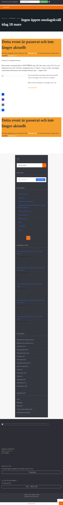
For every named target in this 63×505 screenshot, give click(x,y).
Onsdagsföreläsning (14, 60)
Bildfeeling (19, 402)
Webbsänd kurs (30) (22, 386)
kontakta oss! (12, 55)
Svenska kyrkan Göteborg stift (24, 409)
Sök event (41, 179)
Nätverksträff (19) (21, 359)
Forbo (18, 399)
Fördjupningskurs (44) (22, 349)
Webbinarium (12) (21, 382)
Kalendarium (32, 53)
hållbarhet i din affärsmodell (25, 201)
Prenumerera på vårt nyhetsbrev (10, 1)
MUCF (20, 222)
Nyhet (20, 230)
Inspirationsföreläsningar (24, 211)
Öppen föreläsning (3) (22, 366)
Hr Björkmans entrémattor (23, 412)
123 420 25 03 (8, 451)
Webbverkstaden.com (34, 496)
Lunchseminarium (23, 215)
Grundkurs (21, 197)
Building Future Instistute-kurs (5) (25, 339)
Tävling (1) (19, 376)
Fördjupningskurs (22, 194)
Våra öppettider (32, 87)
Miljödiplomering (22, 218)
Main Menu (6, 7)
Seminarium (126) (21, 373)
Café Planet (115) (21, 346)
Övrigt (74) (19, 369)
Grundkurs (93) (21, 356)
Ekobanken (20, 406)
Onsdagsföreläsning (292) (23, 363)
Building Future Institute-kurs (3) (25, 343)
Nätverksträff (21, 226)
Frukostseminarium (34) (23, 353)
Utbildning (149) (21, 379)
